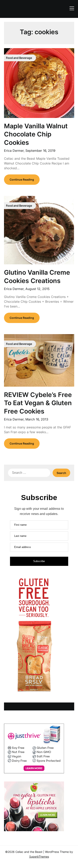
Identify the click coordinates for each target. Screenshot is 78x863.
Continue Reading (22, 179)
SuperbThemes (39, 856)
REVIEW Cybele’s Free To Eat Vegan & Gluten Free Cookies (38, 403)
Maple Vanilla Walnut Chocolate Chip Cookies (36, 134)
